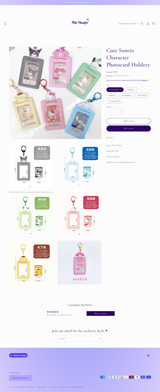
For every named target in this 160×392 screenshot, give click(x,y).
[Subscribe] (100, 339)
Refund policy (41, 387)
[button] (5, 23)
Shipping (109, 76)
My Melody (126, 95)
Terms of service (65, 387)
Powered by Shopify (28, 387)
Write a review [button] (101, 313)
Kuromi (112, 95)
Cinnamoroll (114, 101)
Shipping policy (78, 387)
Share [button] (111, 138)
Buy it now (128, 128)
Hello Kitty (142, 95)
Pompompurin (115, 90)
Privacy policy (53, 387)
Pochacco (131, 90)
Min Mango (18, 387)
